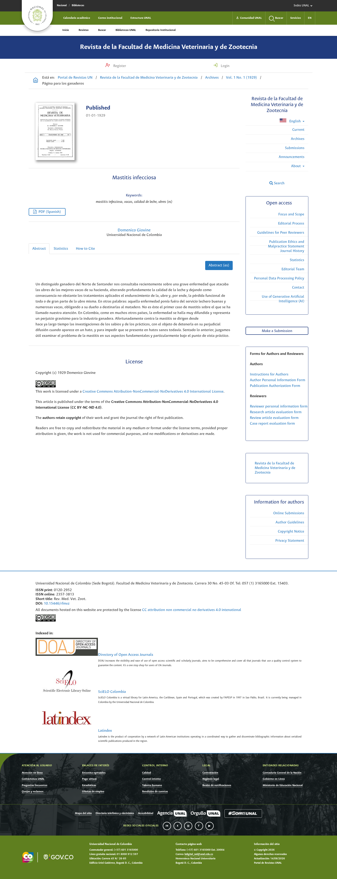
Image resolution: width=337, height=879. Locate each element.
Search (279, 183)
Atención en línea (32, 772)
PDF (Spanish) (50, 212)
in (167, 826)
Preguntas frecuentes (34, 785)
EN (310, 17)
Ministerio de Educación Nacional (283, 785)
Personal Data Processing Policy (279, 278)
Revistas (83, 30)
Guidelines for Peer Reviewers (280, 233)
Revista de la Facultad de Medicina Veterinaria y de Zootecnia (168, 47)
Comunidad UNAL (249, 17)
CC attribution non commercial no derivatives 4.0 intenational (191, 610)
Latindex (105, 731)
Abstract (39, 249)
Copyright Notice (291, 531)
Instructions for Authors (269, 374)
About (296, 166)
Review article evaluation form (274, 418)
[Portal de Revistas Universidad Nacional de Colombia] (35, 80)
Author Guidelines (290, 522)
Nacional (62, 5)
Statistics (61, 249)
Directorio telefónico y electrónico (115, 813)
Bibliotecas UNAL (126, 30)
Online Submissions (288, 513)
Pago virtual (89, 778)
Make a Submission (277, 331)
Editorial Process (291, 223)
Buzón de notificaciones (216, 785)
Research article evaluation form (275, 412)
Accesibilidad (145, 813)
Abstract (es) (219, 265)
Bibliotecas (78, 5)
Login (224, 66)
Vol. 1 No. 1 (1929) (241, 78)
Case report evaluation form (272, 424)
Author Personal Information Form (277, 380)
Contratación (210, 772)
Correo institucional (110, 17)
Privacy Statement (289, 541)
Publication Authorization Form (275, 386)
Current (298, 130)
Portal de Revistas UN (75, 78)
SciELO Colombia (112, 692)
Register (119, 66)
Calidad (146, 772)
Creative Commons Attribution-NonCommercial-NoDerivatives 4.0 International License (153, 392)
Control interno (151, 778)
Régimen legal (210, 778)
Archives (212, 78)
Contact (298, 287)
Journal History (292, 251)
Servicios (295, 17)
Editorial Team (293, 269)
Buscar (102, 30)
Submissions (294, 148)
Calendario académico (76, 17)
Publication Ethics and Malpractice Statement (286, 244)
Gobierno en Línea (274, 778)
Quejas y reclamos (32, 791)
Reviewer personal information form (278, 406)
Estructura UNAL (140, 17)
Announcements (291, 157)
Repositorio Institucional (161, 30)
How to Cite (85, 249)
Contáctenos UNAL (33, 778)
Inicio (65, 30)
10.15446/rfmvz (56, 604)
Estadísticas (89, 785)
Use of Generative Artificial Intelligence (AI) (283, 299)
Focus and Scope (291, 214)
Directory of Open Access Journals (125, 655)
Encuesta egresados (93, 772)
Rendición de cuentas (155, 791)
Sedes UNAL (301, 5)
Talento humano (152, 785)
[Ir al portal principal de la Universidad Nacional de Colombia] (37, 15)
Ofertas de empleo (93, 791)
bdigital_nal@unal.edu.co (199, 854)
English (295, 121)
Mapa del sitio (83, 813)
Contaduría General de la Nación (282, 772)
